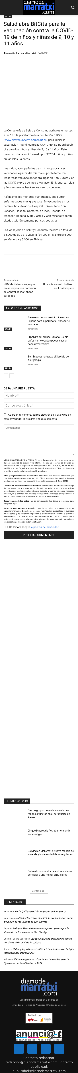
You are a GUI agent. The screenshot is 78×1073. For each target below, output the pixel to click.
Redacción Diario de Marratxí (20, 53)
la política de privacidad (45, 527)
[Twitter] (32, 1049)
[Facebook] (18, 263)
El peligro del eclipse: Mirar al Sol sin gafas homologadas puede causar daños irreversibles (48, 341)
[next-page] (11, 375)
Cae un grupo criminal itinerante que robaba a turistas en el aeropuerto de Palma (49, 814)
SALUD (8, 16)
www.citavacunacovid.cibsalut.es (26, 140)
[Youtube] (59, 1049)
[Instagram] (46, 1049)
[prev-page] (6, 375)
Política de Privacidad (35, 1005)
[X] (27, 263)
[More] (35, 263)
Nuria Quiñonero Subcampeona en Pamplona (39, 911)
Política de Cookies (56, 1005)
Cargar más (38, 890)
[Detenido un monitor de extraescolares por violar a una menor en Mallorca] (14, 877)
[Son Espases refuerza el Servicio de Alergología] (14, 362)
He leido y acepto (34, 527)
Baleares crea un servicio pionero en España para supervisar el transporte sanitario (49, 321)
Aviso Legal (18, 1005)
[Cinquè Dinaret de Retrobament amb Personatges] (14, 836)
